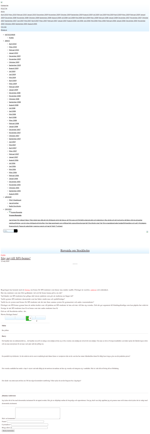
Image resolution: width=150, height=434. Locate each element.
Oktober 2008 (34, 18)
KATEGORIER (10, 35)
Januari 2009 (13, 90)
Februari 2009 (135, 15)
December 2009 (42, 15)
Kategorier (4, 5)
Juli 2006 (80, 21)
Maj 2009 (110, 15)
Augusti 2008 (56, 18)
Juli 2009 (96, 15)
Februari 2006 (111, 21)
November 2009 (54, 15)
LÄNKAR (8, 197)
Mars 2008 (94, 18)
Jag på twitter (14, 203)
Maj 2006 (94, 21)
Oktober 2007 (14, 136)
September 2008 (45, 18)
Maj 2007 (27, 21)
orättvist (94, 290)
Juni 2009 (103, 15)
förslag (27, 290)
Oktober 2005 (10, 24)
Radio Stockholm (15, 206)
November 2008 (22, 18)
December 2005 (131, 21)
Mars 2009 (126, 15)
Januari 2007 (62, 21)
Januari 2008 (113, 18)
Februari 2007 (52, 21)
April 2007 (35, 21)
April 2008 (86, 18)
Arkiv (3, 11)
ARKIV (7, 41)
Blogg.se (4, 30)
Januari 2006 (121, 21)
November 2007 (136, 18)
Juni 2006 (87, 21)
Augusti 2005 (32, 24)
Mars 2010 (12, 15)
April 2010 (4, 15)
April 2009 (118, 15)
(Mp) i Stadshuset (15, 200)
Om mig (3, 27)
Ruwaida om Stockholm (75, 250)
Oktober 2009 (65, 15)
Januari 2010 (31, 15)
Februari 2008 (103, 18)
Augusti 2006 (72, 21)
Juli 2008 (64, 18)
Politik (4, 8)
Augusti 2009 (88, 15)
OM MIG (8, 209)
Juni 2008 (71, 18)
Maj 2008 (78, 18)
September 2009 (77, 15)
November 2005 (15, 185)
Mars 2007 (43, 21)
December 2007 (124, 18)
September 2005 (21, 24)
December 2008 (10, 18)
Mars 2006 (102, 21)
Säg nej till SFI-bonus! (16, 258)
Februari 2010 (22, 15)
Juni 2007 (20, 21)
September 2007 (11, 21)
